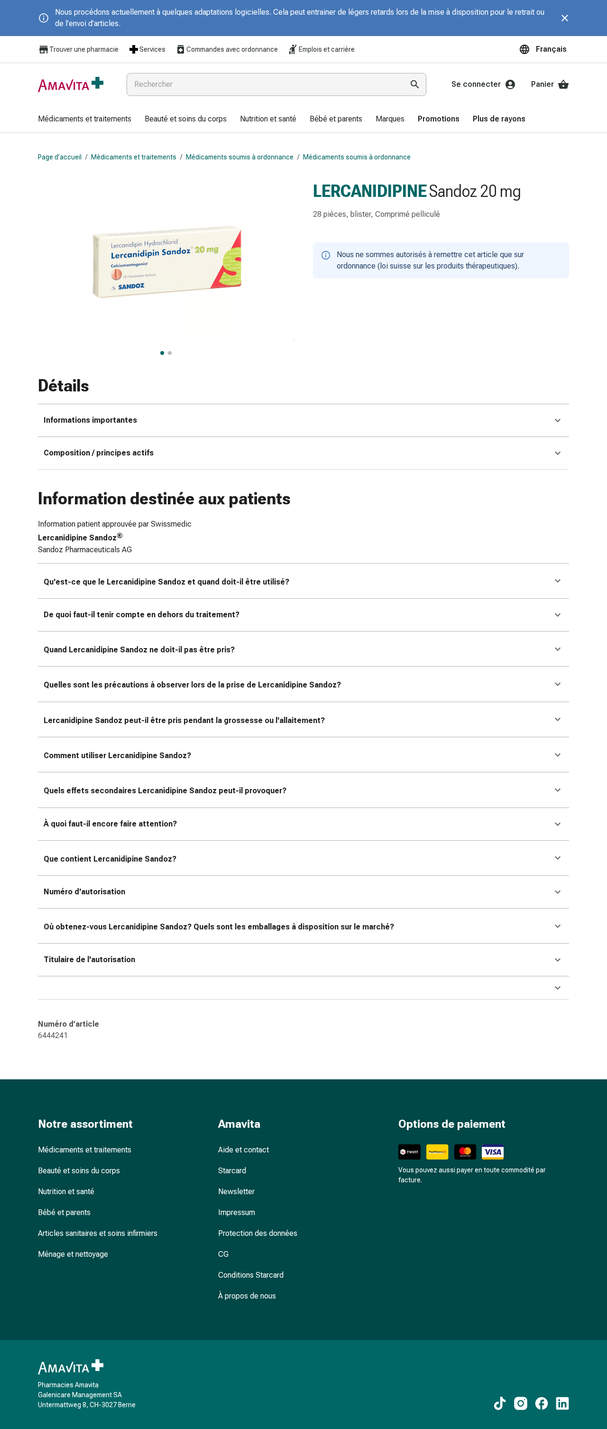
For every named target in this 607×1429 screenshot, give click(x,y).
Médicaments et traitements (133, 157)
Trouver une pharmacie (84, 49)
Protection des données (257, 1233)
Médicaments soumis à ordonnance (240, 157)
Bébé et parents (64, 1212)
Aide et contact (243, 1149)
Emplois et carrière (327, 49)
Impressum (236, 1212)
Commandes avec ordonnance (232, 49)
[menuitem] (84, 119)
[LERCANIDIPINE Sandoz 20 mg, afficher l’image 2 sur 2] (170, 353)
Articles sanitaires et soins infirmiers (97, 1233)
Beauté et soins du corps (79, 1170)
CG (223, 1254)
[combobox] (263, 84)
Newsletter (236, 1191)
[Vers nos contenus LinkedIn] (562, 1403)
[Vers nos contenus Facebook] (541, 1403)
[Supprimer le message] (565, 18)
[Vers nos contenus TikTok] (499, 1403)
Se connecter (476, 84)
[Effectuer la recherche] (415, 84)
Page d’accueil (60, 157)
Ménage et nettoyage (73, 1254)
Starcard (232, 1170)
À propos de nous (247, 1295)
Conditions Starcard (251, 1275)
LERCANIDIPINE (370, 191)
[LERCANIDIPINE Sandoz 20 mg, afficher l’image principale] (162, 353)
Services (152, 49)
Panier (542, 84)
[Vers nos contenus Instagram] (520, 1403)
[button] (544, 49)
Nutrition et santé (66, 1191)
